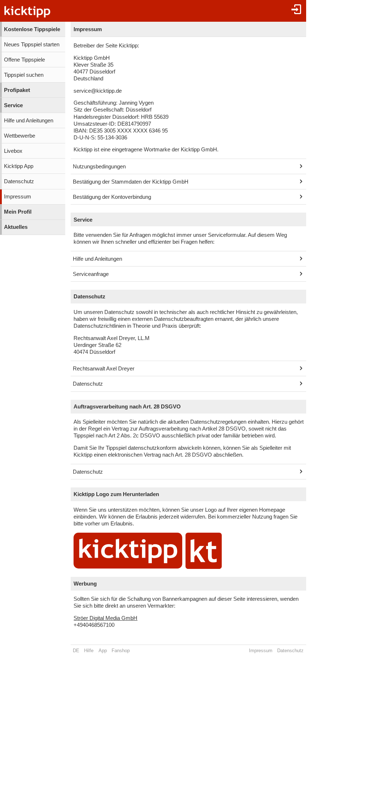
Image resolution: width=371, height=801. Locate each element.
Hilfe (88, 650)
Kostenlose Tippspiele (32, 29)
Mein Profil (18, 212)
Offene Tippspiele (24, 60)
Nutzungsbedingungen (99, 166)
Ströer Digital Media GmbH (105, 618)
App (103, 650)
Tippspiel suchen (23, 75)
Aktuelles (16, 227)
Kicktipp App (18, 166)
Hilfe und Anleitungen (28, 120)
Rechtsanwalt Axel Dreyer (103, 369)
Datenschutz (19, 181)
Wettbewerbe (19, 136)
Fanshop (121, 650)
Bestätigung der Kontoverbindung (112, 197)
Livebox (13, 151)
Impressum (17, 197)
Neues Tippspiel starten (31, 44)
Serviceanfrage (91, 274)
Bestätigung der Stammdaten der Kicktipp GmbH (130, 182)
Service (13, 105)
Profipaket (17, 90)
